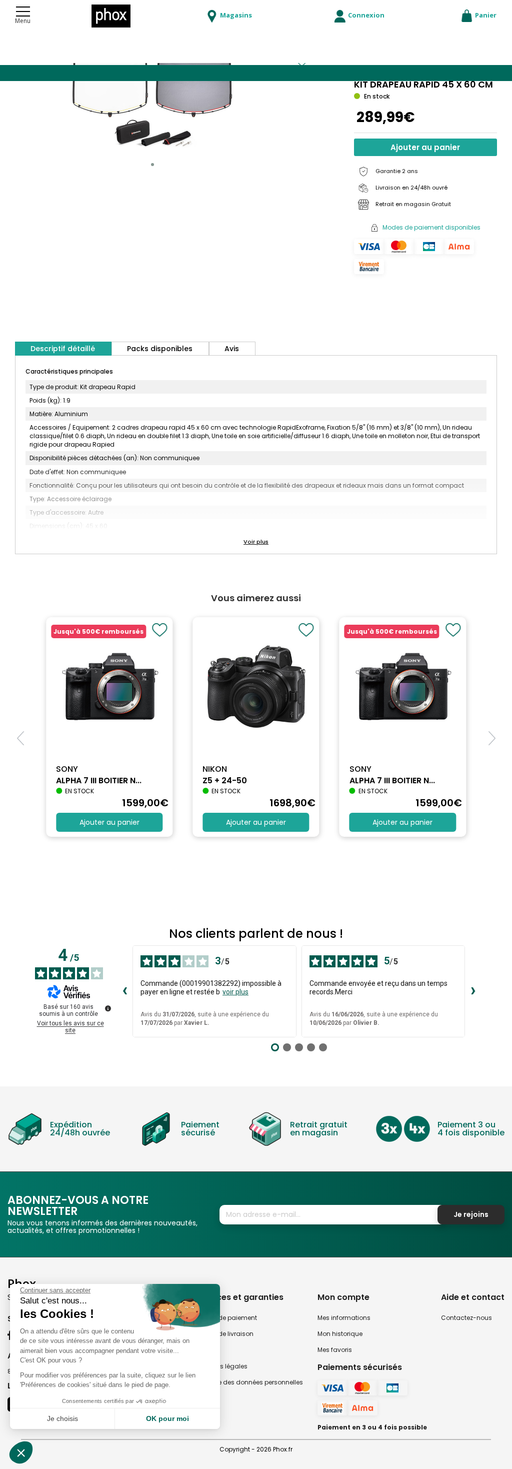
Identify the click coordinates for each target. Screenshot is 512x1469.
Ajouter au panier (425, 147)
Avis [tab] (231, 349)
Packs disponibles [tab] (159, 349)
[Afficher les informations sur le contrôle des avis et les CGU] (108, 1008)
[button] (153, 165)
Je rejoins (471, 1214)
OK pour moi (167, 1418)
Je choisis (62, 1418)
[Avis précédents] (125, 991)
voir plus (235, 992)
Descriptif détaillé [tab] (62, 349)
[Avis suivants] (473, 991)
